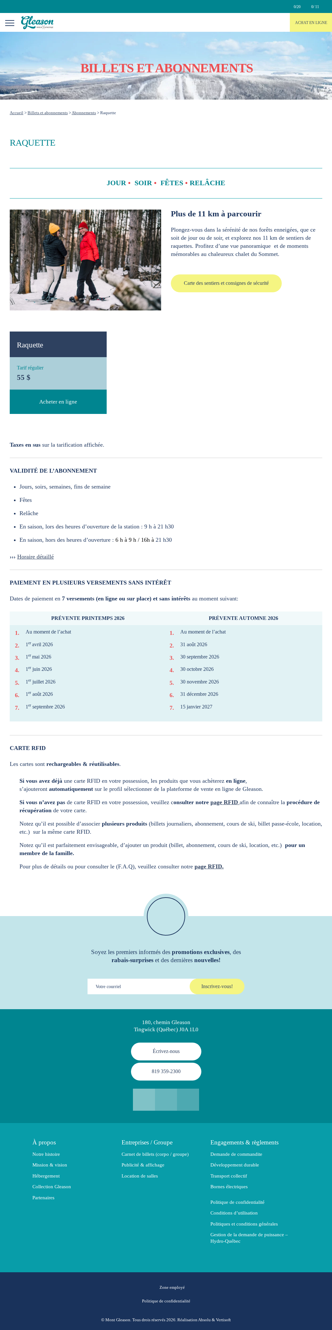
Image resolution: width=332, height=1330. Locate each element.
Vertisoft (223, 1319)
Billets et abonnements (48, 112)
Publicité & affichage (143, 1164)
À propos (44, 1142)
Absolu (204, 1319)
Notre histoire (46, 1154)
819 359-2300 (166, 1071)
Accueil (16, 112)
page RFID (225, 802)
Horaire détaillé (35, 556)
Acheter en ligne (58, 402)
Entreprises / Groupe (147, 1142)
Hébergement (46, 1176)
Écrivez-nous (166, 1051)
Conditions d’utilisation (234, 1212)
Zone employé (172, 1287)
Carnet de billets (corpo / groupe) (155, 1154)
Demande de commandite (236, 1154)
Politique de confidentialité (237, 1202)
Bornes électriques (229, 1186)
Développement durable (234, 1164)
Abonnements (84, 112)
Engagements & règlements (244, 1142)
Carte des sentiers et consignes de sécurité (226, 283)
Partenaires (43, 1197)
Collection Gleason (51, 1186)
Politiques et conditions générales (244, 1224)
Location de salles (140, 1176)
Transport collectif (228, 1176)
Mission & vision (49, 1164)
